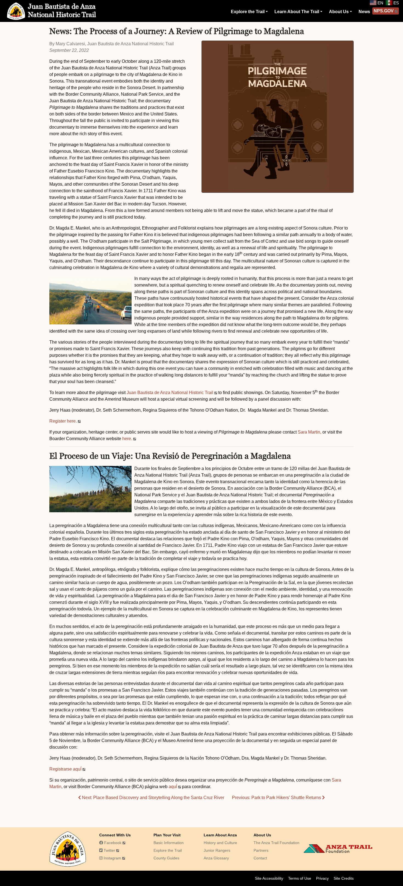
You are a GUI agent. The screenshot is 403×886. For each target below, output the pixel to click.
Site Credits (344, 878)
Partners (261, 850)
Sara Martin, (309, 432)
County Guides (166, 858)
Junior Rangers (217, 850)
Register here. (63, 421)
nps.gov (384, 11)
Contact (260, 858)
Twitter (109, 850)
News (364, 11)
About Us (339, 11)
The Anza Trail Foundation (276, 842)
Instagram (112, 858)
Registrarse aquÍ (65, 769)
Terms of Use (299, 878)
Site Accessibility (269, 878)
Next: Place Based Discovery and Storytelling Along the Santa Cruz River (152, 797)
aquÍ (173, 786)
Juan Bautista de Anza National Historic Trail (170, 392)
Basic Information (169, 842)
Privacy (322, 878)
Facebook (112, 842)
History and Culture (220, 842)
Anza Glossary (216, 858)
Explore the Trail (248, 11)
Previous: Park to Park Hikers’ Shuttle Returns (277, 797)
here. (127, 438)
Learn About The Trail (296, 11)
